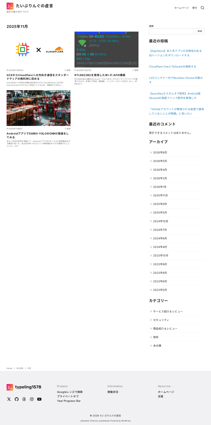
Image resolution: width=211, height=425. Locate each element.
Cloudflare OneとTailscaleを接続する (172, 66)
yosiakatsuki (104, 421)
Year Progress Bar (69, 400)
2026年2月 (160, 178)
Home (10, 368)
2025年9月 (160, 204)
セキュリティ (161, 320)
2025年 (20, 368)
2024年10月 (160, 221)
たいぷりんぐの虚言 (34, 5)
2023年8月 (160, 272)
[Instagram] (31, 399)
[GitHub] (16, 399)
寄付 (194, 7)
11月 (29, 368)
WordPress (126, 421)
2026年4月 (160, 169)
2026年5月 (160, 161)
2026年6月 (160, 152)
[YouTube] (39, 399)
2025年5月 (160, 212)
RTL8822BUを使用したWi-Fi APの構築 (100, 75)
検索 (151, 26)
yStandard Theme (88, 421)
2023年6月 (160, 281)
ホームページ (181, 7)
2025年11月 (160, 195)
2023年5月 (160, 290)
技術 (156, 337)
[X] (9, 399)
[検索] (202, 8)
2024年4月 (160, 247)
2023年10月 (160, 255)
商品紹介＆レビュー (165, 328)
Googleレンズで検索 (70, 392)
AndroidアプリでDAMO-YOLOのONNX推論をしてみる (38, 135)
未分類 (157, 345)
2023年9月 (160, 264)
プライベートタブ (68, 396)
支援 (160, 396)
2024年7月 (160, 229)
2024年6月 (160, 238)
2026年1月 (160, 186)
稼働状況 (112, 392)
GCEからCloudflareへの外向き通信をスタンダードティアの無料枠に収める (38, 76)
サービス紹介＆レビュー (168, 311)
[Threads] (24, 399)
